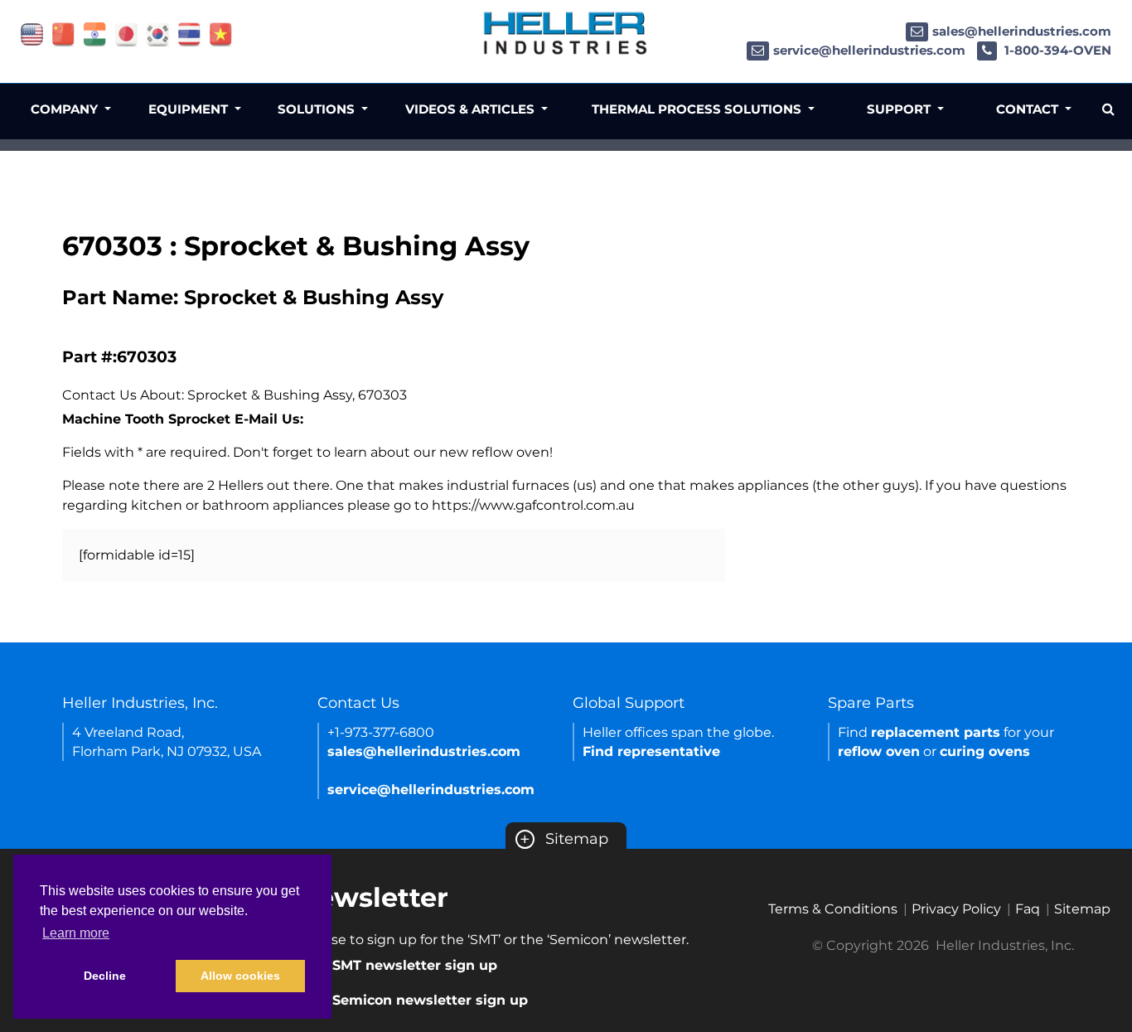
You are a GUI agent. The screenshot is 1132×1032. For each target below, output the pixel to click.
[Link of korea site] (158, 33)
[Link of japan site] (126, 33)
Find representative (651, 751)
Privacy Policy (956, 909)
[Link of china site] (63, 33)
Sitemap (564, 838)
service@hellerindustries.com (869, 50)
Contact (1029, 109)
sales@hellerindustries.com (1021, 31)
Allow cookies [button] (240, 975)
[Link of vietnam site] (221, 33)
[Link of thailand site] (189, 33)
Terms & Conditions (832, 909)
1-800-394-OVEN (1056, 50)
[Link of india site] (95, 33)
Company (66, 109)
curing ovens (985, 751)
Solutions (318, 109)
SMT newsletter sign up (414, 965)
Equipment (189, 109)
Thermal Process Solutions (698, 109)
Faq (1027, 909)
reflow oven (879, 751)
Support (900, 109)
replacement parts (935, 732)
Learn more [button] (75, 933)
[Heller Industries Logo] (566, 33)
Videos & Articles (471, 109)
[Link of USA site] (32, 33)
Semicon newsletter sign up (430, 1000)
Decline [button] (105, 975)
